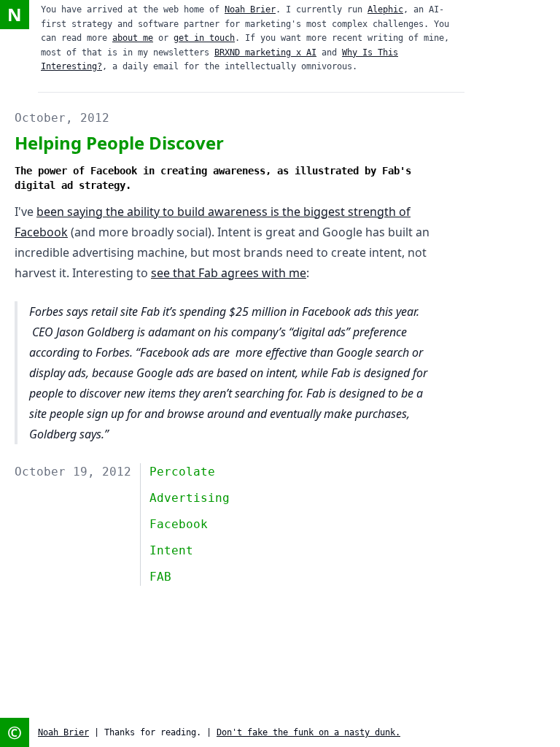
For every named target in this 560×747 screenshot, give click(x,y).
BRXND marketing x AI (265, 52)
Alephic (385, 9)
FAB (160, 577)
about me (132, 38)
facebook (178, 524)
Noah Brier (250, 9)
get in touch (204, 38)
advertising (189, 498)
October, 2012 (62, 118)
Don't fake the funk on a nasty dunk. (308, 732)
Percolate (182, 472)
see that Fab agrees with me (228, 273)
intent (171, 550)
